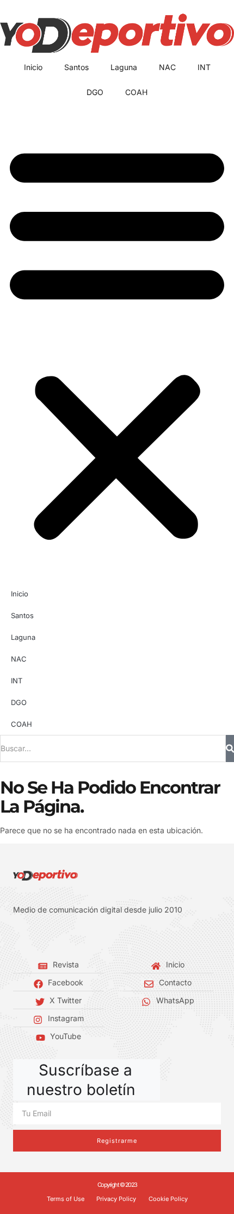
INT (204, 67)
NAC (167, 67)
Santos (76, 67)
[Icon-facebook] (16, 937)
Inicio (33, 67)
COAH (136, 92)
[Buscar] (230, 748)
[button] (117, 341)
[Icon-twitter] (32, 937)
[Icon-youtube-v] (65, 937)
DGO (95, 92)
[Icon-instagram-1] (49, 937)
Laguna (123, 67)
